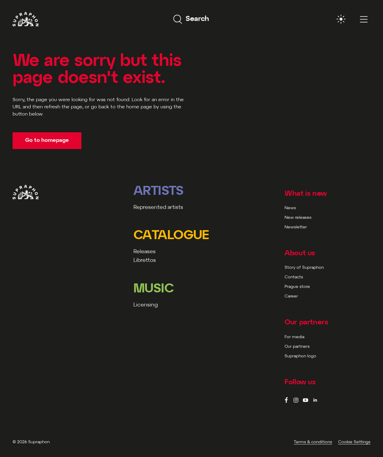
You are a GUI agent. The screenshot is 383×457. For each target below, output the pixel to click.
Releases (144, 251)
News (290, 208)
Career (291, 296)
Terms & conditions (313, 442)
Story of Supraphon (304, 268)
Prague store (297, 287)
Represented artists (158, 207)
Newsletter (296, 227)
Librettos (144, 260)
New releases (298, 218)
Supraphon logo (300, 356)
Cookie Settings (354, 442)
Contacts (294, 277)
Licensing (145, 305)
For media (294, 337)
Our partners (297, 347)
